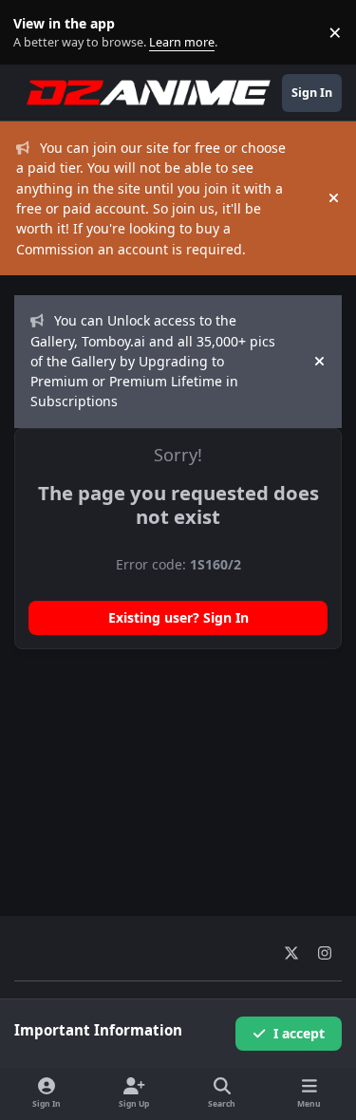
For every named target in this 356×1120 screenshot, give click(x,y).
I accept (299, 1033)
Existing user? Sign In (178, 617)
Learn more (36, 33)
